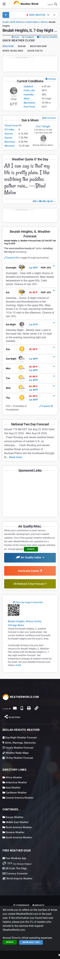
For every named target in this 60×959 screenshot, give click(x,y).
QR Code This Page (16, 868)
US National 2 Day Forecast (30, 583)
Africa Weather (13, 777)
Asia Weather (12, 787)
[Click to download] (14, 609)
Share (16, 37)
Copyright (22, 905)
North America (17, 22)
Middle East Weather (17, 822)
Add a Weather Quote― (44, 201)
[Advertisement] (30, 64)
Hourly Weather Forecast (19, 747)
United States (32, 22)
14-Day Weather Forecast (19, 757)
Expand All (12, 257)
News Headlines (12, 50)
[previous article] (49, 15)
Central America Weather (19, 797)
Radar (22, 46)
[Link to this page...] (36, 708)
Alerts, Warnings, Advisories (20, 742)
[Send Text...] (21, 708)
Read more (15, 457)
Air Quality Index (31, 557)
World (5, 22)
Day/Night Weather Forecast (21, 737)
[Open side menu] (4, 4)
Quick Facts (35, 50)
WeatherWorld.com (24, 697)
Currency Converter (17, 873)
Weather (8, 46)
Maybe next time (31, 942)
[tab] (30, 267)
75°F (19, 863)
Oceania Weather (14, 832)
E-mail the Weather (48, 37)
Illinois (44, 22)
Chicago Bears (16, 625)
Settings (52, 79)
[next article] (55, 15)
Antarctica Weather (16, 782)
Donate (10, 942)
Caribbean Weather (16, 792)
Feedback (29, 37)
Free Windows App (15, 858)
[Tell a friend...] (15, 708)
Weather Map (38, 46)
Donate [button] (31, 549)
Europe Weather (14, 817)
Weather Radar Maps (17, 752)
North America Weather (18, 827)
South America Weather (18, 837)
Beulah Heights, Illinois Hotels (25, 621)
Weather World (29, 3)
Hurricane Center (29, 571)
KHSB (18, 665)
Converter (51, 118)
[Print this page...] (29, 708)
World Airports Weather (19, 878)
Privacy (39, 905)
